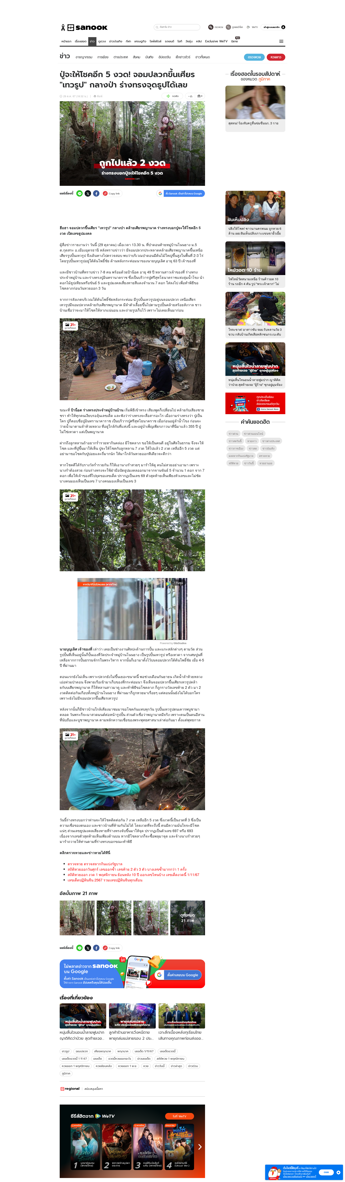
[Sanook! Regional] (70, 1088)
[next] (200, 1147)
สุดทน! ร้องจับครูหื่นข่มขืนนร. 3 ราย (253, 123)
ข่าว (92, 41)
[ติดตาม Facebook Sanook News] (255, 403)
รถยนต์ (169, 41)
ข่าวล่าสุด (176, 1066)
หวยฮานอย (266, 463)
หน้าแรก (66, 41)
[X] (88, 193)
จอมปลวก (82, 1051)
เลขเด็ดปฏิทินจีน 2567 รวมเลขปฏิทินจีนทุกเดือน (105, 879)
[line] (79, 193)
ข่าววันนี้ (160, 1066)
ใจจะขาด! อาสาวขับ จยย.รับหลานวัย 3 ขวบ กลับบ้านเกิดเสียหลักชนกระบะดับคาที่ (255, 334)
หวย (87, 288)
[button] (157, 27)
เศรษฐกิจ (140, 41)
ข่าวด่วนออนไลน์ (253, 434)
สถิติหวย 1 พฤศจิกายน (170, 1059)
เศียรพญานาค (102, 1051)
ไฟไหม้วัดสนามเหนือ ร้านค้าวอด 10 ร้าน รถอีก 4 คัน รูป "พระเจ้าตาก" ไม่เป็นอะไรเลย (253, 284)
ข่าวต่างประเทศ (271, 441)
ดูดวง (102, 41)
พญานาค (122, 1051)
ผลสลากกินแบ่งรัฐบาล (241, 456)
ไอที (179, 41)
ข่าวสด (253, 448)
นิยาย (234, 41)
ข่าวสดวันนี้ (235, 441)
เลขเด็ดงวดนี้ (167, 1051)
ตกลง (326, 1172)
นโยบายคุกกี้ (311, 1176)
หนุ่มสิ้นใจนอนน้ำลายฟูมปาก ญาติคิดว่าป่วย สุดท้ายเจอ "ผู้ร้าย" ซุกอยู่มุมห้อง (255, 382)
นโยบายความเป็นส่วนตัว (292, 1176)
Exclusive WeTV (216, 41)
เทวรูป (65, 1051)
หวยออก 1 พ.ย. (127, 1066)
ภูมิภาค (66, 1073)
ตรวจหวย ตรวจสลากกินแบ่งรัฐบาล (95, 863)
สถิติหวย (233, 463)
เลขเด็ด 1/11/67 (144, 1051)
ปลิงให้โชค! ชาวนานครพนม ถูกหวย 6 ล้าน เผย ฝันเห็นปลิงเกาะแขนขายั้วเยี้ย (254, 231)
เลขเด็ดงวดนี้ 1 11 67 (74, 1059)
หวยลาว (252, 441)
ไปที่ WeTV (179, 1116)
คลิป (199, 41)
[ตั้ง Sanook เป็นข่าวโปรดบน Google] (132, 971)
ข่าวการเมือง (236, 448)
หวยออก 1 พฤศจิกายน (75, 1066)
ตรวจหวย (74, 852)
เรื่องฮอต (80, 41)
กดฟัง (175, 96)
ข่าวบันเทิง (115, 41)
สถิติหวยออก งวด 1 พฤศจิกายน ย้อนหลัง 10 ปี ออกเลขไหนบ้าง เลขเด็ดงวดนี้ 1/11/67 (133, 874)
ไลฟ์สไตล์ (155, 41)
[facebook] (96, 193)
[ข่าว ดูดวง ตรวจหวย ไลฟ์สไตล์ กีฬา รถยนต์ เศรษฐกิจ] (84, 27)
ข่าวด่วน (193, 1066)
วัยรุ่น (188, 41)
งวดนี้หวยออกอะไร (119, 1059)
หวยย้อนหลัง (104, 1066)
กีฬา (128, 41)
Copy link (114, 193)
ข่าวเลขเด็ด (143, 1059)
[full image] (77, 918)
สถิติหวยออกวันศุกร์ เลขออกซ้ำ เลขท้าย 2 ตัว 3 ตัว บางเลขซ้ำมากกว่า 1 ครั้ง (127, 869)
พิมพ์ (99, 96)
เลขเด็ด (97, 1059)
